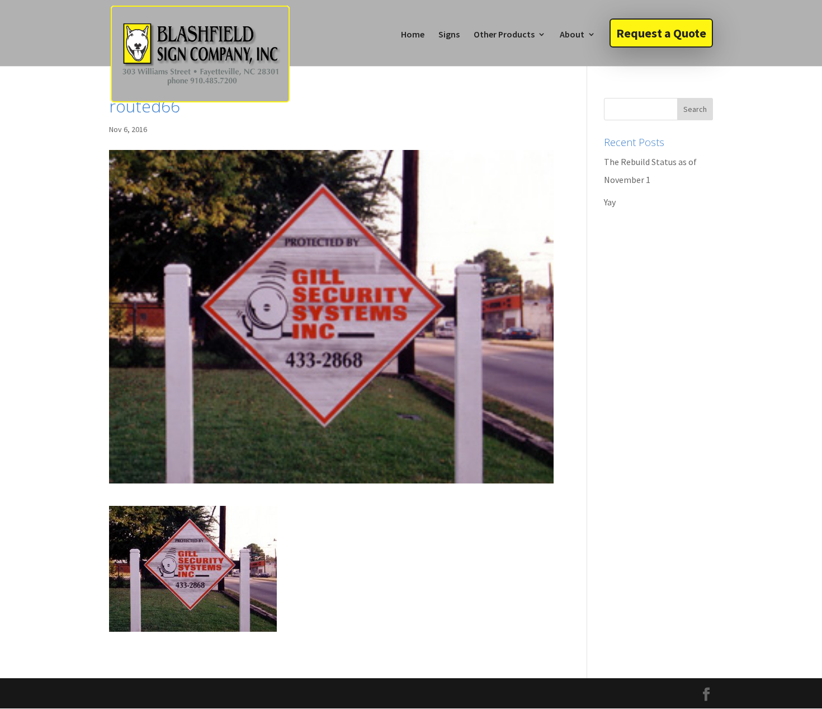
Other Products (504, 35)
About (572, 35)
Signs (449, 35)
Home (412, 35)
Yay (610, 202)
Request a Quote (661, 33)
